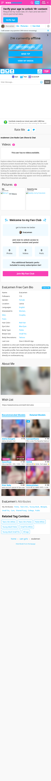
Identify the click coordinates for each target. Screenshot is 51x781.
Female (22, 300)
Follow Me (46, 288)
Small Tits (22, 334)
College (31, 510)
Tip (46, 71)
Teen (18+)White (8, 522)
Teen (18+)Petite (25, 522)
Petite (21, 330)
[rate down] (34, 130)
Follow (7, 72)
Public (37, 510)
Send (47, 82)
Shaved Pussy (21, 510)
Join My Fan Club (25, 273)
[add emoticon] (41, 82)
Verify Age (10, 20)
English (22, 307)
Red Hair (22, 322)
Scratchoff (35, 77)
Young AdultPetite (9, 527)
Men (4, 315)
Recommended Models (13, 415)
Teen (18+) (24, 507)
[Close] (48, 26)
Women (22, 311)
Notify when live (25, 47)
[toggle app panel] (48, 30)
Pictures (25, 26)
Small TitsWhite (26, 527)
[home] (13, 3)
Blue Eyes (22, 326)
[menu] (2, 3)
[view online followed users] (32, 2)
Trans (4, 319)
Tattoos (22, 337)
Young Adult (34, 507)
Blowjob (44, 507)
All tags (26, 532)
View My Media (25, 60)
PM (12, 72)
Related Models (38, 415)
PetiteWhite (39, 522)
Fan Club (36, 26)
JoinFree (37, 3)
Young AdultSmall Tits (11, 532)
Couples (22, 315)
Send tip (25, 53)
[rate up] (28, 130)
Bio (17, 26)
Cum (13, 510)
